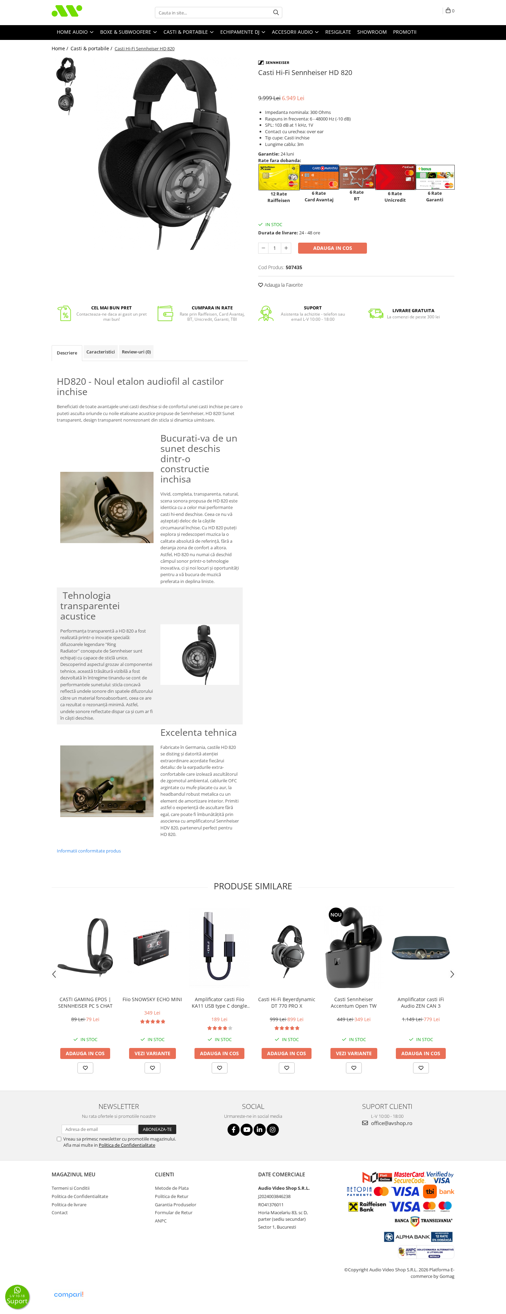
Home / (61, 48)
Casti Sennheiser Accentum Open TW (354, 1002)
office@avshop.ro (391, 1123)
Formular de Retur (173, 1212)
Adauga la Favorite (283, 285)
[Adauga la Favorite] (85, 1067)
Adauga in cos (332, 248)
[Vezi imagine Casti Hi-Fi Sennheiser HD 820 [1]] (66, 101)
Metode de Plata (172, 1188)
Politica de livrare (69, 1204)
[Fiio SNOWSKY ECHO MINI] (152, 947)
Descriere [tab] (67, 353)
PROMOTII (405, 32)
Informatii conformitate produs (89, 851)
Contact (60, 1212)
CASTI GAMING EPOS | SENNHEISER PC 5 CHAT (85, 1002)
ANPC (161, 1221)
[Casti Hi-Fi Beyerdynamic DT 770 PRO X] (286, 948)
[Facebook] (234, 1130)
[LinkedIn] (260, 1130)
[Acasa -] (86, 12)
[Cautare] (276, 12)
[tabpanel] (166, 153)
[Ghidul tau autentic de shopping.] (68, 1295)
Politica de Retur (171, 1196)
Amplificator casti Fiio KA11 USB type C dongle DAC (219, 1002)
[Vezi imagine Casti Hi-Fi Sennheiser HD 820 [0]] (66, 71)
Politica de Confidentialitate (127, 1145)
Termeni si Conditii (70, 1188)
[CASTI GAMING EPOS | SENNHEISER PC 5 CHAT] (85, 948)
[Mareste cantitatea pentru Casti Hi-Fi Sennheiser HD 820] (286, 248)
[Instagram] (273, 1130)
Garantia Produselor (175, 1204)
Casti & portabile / (92, 48)
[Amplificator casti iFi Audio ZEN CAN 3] (421, 948)
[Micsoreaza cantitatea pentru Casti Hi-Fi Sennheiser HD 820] (263, 248)
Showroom (372, 32)
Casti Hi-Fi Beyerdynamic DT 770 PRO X (286, 1002)
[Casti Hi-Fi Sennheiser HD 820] (166, 153)
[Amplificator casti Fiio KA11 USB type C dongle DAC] (219, 948)
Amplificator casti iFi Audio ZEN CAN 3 (421, 1002)
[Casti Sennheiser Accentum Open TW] (354, 948)
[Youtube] (247, 1130)
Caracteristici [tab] (100, 352)
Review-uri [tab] (136, 352)
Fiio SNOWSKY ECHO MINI (152, 999)
